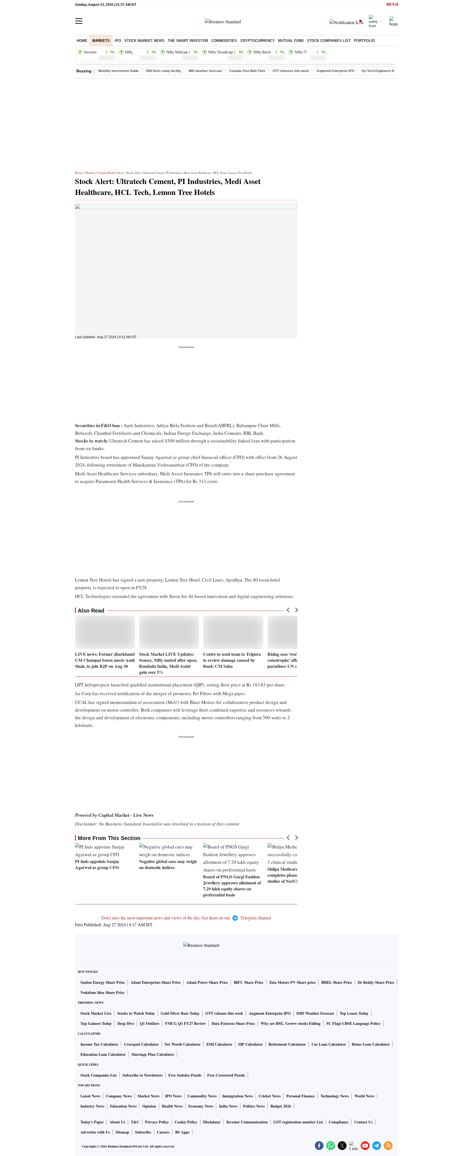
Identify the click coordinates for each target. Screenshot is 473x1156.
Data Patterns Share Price (233, 1023)
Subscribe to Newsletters (142, 1075)
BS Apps (182, 1132)
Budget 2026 (280, 1106)
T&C (135, 1122)
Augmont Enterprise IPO (335, 71)
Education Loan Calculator (103, 1054)
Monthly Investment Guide (118, 71)
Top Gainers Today (96, 1023)
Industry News (92, 1106)
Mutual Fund (291, 41)
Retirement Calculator (287, 1044)
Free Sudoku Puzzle (184, 1075)
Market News (148, 1096)
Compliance (338, 1122)
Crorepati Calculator (141, 1044)
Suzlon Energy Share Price (102, 982)
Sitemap (122, 1132)
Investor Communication (247, 1122)
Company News (119, 1096)
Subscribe (143, 1132)
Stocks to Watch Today (136, 1013)
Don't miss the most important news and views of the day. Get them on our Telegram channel (186, 918)
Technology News (335, 1096)
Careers (163, 1132)
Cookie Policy (186, 1122)
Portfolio (364, 41)
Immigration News (237, 1096)
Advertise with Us (95, 1132)
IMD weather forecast (205, 71)
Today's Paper (92, 1122)
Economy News (200, 1106)
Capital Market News (111, 173)
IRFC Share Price (248, 982)
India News (228, 1106)
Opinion (149, 1106)
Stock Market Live (95, 1013)
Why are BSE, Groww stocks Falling (291, 1023)
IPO (118, 41)
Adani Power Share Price (207, 982)
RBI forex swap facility (163, 71)
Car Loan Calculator (329, 1044)
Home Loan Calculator (371, 1044)
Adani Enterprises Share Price (156, 982)
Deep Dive (125, 1023)
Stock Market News (144, 41)
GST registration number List (298, 1122)
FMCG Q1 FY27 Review (185, 1023)
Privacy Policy (157, 1122)
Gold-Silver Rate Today (180, 1013)
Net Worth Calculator (183, 1044)
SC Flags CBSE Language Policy (353, 1023)
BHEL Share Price (336, 982)
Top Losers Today (354, 1013)
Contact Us (363, 1122)
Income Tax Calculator (99, 1044)
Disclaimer (212, 1122)
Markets (101, 41)
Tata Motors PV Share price (292, 982)
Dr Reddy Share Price (376, 982)
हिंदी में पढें (392, 5)
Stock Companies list (329, 41)
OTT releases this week (291, 71)
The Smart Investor (188, 41)
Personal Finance (300, 1096)
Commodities (224, 41)
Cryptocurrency (257, 41)
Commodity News (202, 1096)
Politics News (254, 1106)
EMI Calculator (219, 1044)
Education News (123, 1106)
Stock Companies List (98, 1075)
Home (82, 41)
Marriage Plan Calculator (152, 1054)
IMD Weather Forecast (315, 1013)
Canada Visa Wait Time (247, 71)
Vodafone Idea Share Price (102, 992)
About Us (117, 1122)
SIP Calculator (250, 1044)
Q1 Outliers (149, 1023)
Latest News (90, 1096)
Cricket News (270, 1096)
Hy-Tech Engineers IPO (379, 71)
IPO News (173, 1096)
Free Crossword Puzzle (226, 1075)
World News (364, 1096)
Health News (172, 1106)
